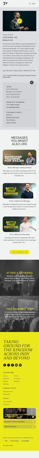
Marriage (27, 75)
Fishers (16, 376)
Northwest (6, 378)
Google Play (6, 394)
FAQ (6, 441)
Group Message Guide (12, 107)
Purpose (33, 75)
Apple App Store (8, 391)
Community (10, 75)
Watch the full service (12, 117)
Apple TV (9, 115)
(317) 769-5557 (7, 402)
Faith (15, 75)
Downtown (17, 378)
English (12, 104)
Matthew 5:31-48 (8, 40)
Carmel (5, 376)
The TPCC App (10, 120)
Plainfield (16, 381)
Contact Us (6, 404)
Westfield (6, 384)
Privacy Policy (15, 441)
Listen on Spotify (11, 122)
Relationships (6, 77)
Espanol (17, 104)
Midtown (5, 381)
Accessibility (25, 441)
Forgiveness (21, 75)
